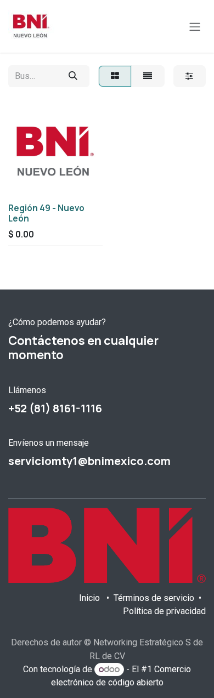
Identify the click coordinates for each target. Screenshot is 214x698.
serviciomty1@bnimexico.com (89, 460)
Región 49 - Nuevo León (46, 213)
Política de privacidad (164, 611)
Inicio (89, 598)
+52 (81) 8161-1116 (55, 408)
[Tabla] (114, 76)
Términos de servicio (154, 598)
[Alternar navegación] (195, 26)
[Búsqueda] (72, 76)
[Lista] (148, 76)
